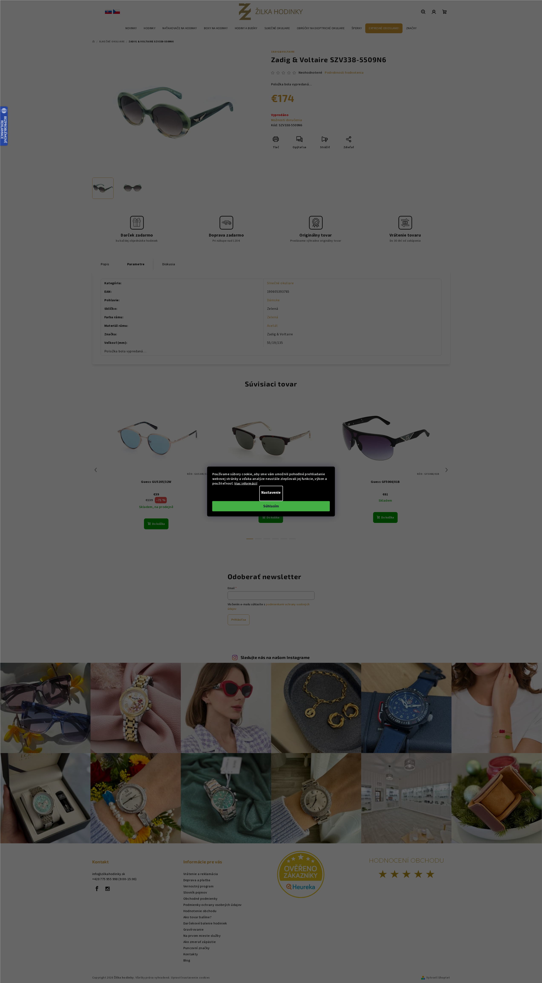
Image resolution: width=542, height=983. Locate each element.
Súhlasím (271, 506)
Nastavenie (271, 492)
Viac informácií (245, 483)
